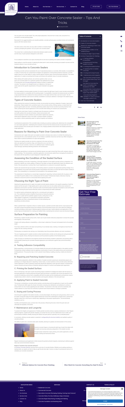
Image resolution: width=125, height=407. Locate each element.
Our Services (46, 6)
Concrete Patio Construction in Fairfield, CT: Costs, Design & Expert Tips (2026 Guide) (92, 90)
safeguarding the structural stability (51, 317)
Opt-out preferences (101, 404)
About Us (35, 6)
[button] (122, 389)
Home (27, 6)
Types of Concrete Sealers (88, 43)
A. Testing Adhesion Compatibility (88, 59)
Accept (105, 401)
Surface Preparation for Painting (90, 56)
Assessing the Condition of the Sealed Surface (89, 50)
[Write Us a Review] (121, 51)
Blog (82, 6)
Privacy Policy (110, 404)
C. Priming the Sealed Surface (91, 66)
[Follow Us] (121, 46)
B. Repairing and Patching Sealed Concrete (90, 63)
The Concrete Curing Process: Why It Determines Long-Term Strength (91, 79)
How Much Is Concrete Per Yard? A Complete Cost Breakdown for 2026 (90, 85)
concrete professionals (30, 82)
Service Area (60, 6)
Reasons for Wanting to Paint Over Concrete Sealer (90, 46)
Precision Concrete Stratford (23, 347)
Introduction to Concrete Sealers (90, 41)
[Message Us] (121, 36)
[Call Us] (121, 41)
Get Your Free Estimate (87, 101)
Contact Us (73, 6)
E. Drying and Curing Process (91, 73)
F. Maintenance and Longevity (91, 75)
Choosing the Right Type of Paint (90, 54)
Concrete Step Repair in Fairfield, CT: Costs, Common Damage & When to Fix (91, 96)
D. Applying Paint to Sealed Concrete (90, 69)
